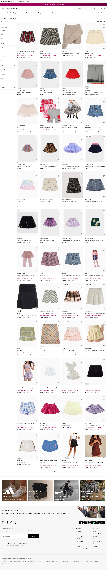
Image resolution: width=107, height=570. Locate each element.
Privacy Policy (79, 541)
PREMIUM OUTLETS (24, 1)
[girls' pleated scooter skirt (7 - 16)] (27, 296)
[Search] (85, 8)
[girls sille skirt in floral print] (72, 110)
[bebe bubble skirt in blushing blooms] (27, 371)
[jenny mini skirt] (95, 36)
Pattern (3, 78)
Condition (3, 56)
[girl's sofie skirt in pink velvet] (50, 408)
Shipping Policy (80, 533)
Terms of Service (80, 544)
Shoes (32, 13)
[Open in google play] (98, 524)
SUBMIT (33, 536)
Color (2, 43)
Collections (96, 539)
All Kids (3, 25)
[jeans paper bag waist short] (95, 110)
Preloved (3, 52)
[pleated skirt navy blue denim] (50, 74)
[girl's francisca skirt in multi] (72, 184)
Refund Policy (79, 539)
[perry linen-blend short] (50, 296)
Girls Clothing (10, 18)
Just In (4, 13)
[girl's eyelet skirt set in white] (72, 371)
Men (27, 13)
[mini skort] (27, 333)
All (1, 18)
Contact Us (78, 531)
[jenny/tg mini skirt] (50, 36)
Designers (15, 13)
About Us (95, 528)
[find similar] (36, 28)
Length (2, 91)
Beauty (54, 13)
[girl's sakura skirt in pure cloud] (50, 371)
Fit (1, 96)
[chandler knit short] (50, 184)
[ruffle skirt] (27, 184)
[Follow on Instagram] (3, 523)
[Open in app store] (85, 524)
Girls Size (3, 61)
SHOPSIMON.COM (5, 1)
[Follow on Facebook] (7, 523)
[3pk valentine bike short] (50, 110)
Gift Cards (95, 546)
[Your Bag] (104, 9)
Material (3, 74)
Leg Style (3, 69)
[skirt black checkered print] (50, 222)
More (59, 13)
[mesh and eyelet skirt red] (72, 74)
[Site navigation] (3, 9)
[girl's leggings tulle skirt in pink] (27, 259)
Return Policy (79, 536)
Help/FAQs (78, 528)
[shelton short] (27, 36)
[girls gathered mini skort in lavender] (95, 408)
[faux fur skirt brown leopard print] (50, 148)
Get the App (96, 536)
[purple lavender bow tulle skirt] (72, 148)
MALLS (14, 1)
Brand (2, 34)
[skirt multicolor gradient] (27, 148)
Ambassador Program (98, 533)
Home (49, 13)
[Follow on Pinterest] (11, 523)
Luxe (2, 47)
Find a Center (101, 13)
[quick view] (36, 48)
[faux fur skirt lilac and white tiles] (72, 222)
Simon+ (94, 13)
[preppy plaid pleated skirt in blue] (95, 259)
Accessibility (79, 546)
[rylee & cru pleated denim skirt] (95, 184)
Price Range (4, 39)
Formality (3, 87)
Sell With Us (96, 549)
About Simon (96, 541)
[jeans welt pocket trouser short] (72, 259)
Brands (9, 13)
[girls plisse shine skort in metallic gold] (95, 333)
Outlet (88, 13)
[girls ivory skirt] (72, 408)
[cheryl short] (27, 408)
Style (2, 65)
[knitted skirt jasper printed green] (95, 222)
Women (22, 13)
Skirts (3, 30)
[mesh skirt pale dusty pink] (27, 74)
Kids (44, 13)
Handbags (38, 13)
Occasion (3, 83)
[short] (27, 110)
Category (3, 21)
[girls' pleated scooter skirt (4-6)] (72, 36)
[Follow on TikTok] (15, 523)
